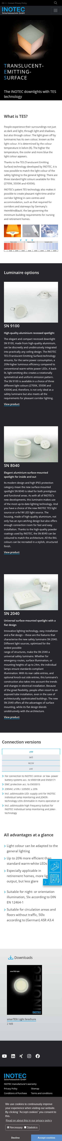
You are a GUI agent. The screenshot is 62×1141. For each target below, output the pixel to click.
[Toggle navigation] (55, 10)
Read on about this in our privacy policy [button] (29, 1120)
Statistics (32, 1127)
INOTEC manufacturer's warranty (20, 1084)
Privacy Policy (21, 3)
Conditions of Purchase (15, 1093)
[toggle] (45, 882)
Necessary (15, 1127)
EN (3, 3)
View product (12, 404)
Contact (11, 3)
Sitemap (35, 1088)
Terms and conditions (41, 1093)
